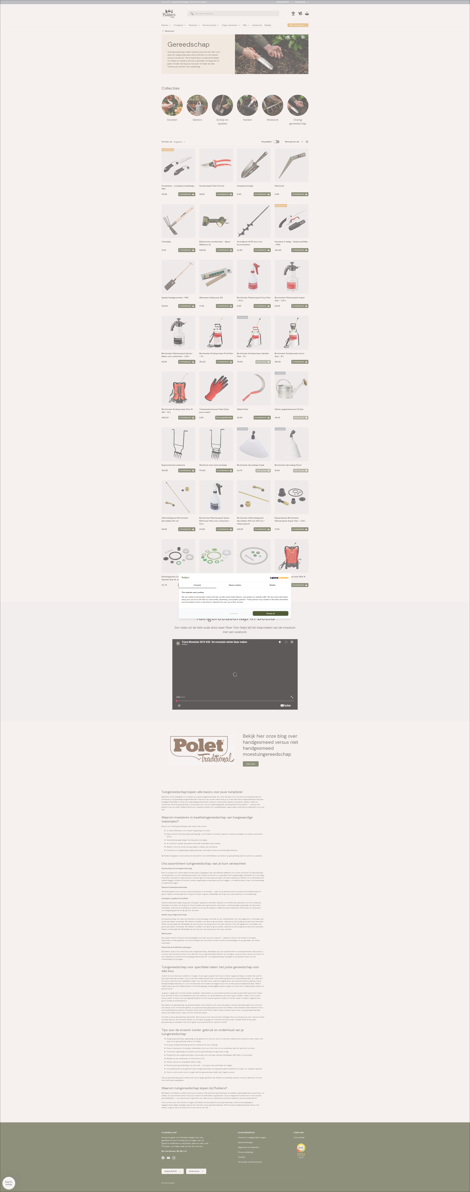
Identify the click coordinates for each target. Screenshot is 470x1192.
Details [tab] (272, 585)
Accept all (270, 613)
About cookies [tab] (235, 585)
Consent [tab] (197, 585)
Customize (233, 613)
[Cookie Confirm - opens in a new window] (279, 577)
